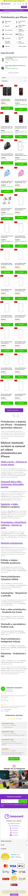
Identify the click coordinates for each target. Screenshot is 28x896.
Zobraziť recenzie (9, 691)
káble (15, 504)
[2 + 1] (7, 91)
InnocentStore (15, 828)
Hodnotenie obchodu (14, 715)
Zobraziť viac (14, 758)
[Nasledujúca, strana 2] (14, 416)
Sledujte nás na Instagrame (14, 769)
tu (25, 892)
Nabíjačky (5, 504)
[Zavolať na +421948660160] (18, 4)
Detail (21, 109)
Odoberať (22, 801)
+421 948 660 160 (15, 826)
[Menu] (26, 4)
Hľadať (24, 7)
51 (18, 416)
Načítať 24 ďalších (13, 410)
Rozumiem (14, 894)
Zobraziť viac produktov (13, 72)
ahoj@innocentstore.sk (15, 823)
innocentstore (15, 830)
